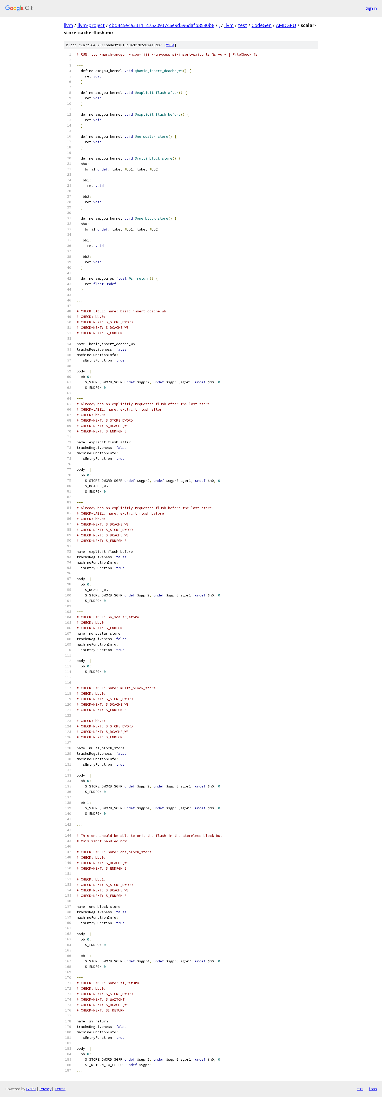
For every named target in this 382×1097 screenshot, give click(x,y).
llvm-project (91, 25)
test (242, 25)
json (372, 1088)
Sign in (371, 8)
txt (360, 1088)
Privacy (45, 1088)
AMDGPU (286, 25)
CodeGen (262, 25)
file (170, 45)
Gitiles (31, 1088)
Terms (60, 1088)
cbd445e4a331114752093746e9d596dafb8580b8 (161, 25)
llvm (68, 25)
